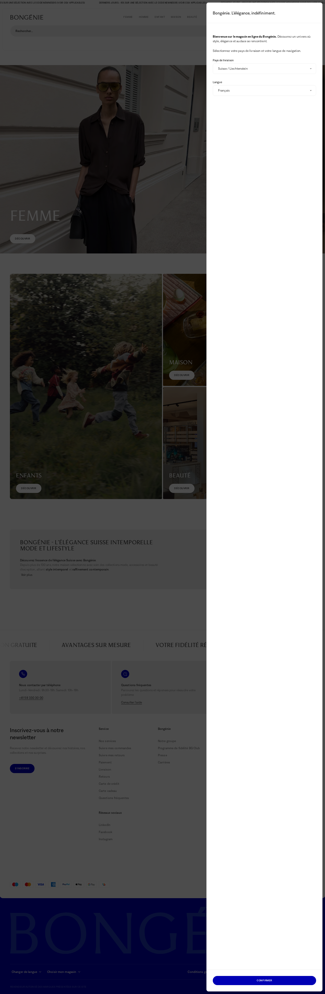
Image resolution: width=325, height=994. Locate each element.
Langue (217, 82)
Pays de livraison (223, 60)
